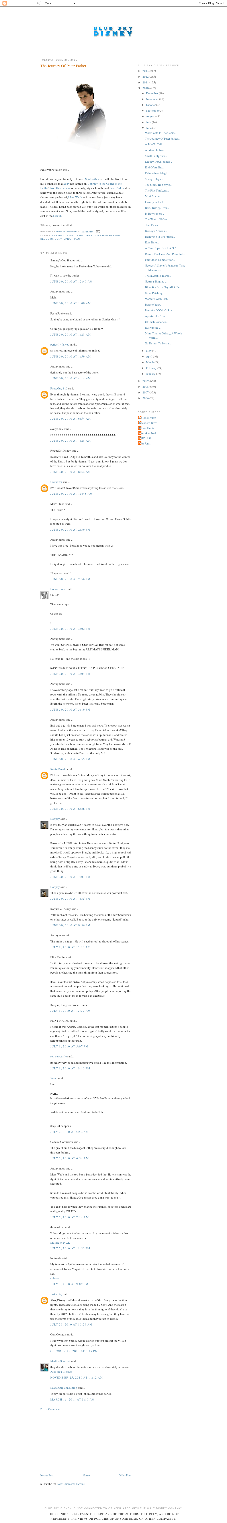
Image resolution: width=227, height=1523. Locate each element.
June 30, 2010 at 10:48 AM (71, 494)
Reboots (46, 239)
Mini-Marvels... (154, 196)
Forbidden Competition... (160, 260)
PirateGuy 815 (59, 388)
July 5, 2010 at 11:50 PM (70, 1248)
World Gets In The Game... (160, 133)
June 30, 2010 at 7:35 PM (70, 899)
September (152, 111)
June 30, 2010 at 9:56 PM (70, 925)
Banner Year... (153, 304)
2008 (146, 387)
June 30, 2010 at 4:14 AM (70, 378)
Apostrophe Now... (156, 316)
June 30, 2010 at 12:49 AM (71, 281)
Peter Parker (117, 188)
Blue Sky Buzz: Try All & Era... (163, 287)
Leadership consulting (63, 1388)
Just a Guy (56, 1294)
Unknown (56, 482)
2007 (146, 392)
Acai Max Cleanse (61, 1372)
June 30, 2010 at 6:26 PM (70, 809)
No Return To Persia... (158, 343)
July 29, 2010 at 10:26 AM (71, 1324)
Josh (52, 188)
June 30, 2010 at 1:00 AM (70, 303)
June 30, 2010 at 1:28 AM (70, 334)
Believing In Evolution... (160, 237)
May (149, 351)
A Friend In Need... (156, 150)
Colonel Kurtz (147, 418)
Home (86, 1475)
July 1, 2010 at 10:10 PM (70, 1068)
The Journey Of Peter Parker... (162, 138)
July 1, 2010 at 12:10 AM (70, 947)
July (149, 122)
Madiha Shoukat (60, 1361)
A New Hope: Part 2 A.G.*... (161, 248)
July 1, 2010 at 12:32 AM (70, 1011)
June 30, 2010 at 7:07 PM (70, 877)
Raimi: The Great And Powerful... (165, 254)
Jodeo (53, 1078)
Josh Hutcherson (107, 235)
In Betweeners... (154, 213)
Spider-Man (92, 179)
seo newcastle (58, 1056)
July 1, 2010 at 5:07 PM (69, 1046)
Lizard (57, 216)
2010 (146, 88)
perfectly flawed (59, 344)
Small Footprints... (156, 156)
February (151, 368)
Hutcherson (63, 188)
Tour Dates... (152, 225)
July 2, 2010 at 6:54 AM (69, 1158)
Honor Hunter (58, 589)
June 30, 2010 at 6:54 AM (70, 419)
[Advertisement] (73, 1442)
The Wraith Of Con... (157, 219)
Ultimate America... (156, 322)
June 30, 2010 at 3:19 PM (70, 709)
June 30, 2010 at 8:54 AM (70, 472)
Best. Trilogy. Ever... (157, 208)
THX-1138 (145, 438)
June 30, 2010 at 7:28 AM (70, 440)
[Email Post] (98, 231)
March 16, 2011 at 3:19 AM (72, 1399)
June (149, 128)
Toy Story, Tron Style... (158, 185)
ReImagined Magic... (157, 173)
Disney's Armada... (156, 231)
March (150, 362)
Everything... (152, 328)
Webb (78, 197)
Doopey (55, 819)
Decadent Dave (148, 423)
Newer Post (47, 1475)
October (151, 105)
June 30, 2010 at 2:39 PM (70, 529)
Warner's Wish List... (157, 299)
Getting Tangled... (155, 281)
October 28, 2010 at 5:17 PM (74, 1351)
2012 (146, 77)
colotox (55, 1278)
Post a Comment (50, 1409)
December (152, 93)
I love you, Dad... (155, 202)
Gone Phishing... (155, 293)
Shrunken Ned (147, 433)
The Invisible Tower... (158, 276)
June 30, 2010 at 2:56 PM (70, 579)
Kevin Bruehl (58, 769)
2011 (146, 82)
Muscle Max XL (60, 1242)
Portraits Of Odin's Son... (159, 310)
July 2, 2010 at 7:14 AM (69, 1217)
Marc (71, 197)
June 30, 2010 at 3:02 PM (70, 629)
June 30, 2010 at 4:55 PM (70, 759)
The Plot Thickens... (157, 190)
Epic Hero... (152, 242)
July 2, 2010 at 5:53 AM (69, 1132)
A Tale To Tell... (154, 144)
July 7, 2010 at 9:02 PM (69, 1284)
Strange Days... (154, 179)
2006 (146, 398)
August (150, 116)
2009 (146, 381)
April (149, 356)
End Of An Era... (154, 167)
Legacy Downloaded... (158, 162)
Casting (58, 235)
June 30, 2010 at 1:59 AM (70, 356)
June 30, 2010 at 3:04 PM (70, 674)
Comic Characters (79, 235)
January (151, 374)
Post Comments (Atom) (70, 1484)
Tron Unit (145, 443)
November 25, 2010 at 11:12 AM (76, 1377)
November (152, 99)
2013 (146, 71)
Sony (66, 184)
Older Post (125, 1475)
